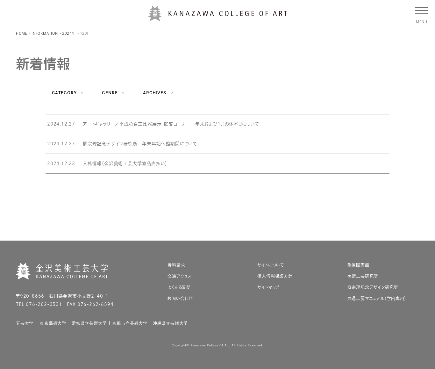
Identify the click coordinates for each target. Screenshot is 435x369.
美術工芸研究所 (362, 276)
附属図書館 (358, 265)
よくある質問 (179, 287)
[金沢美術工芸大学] (217, 18)
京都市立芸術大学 (129, 323)
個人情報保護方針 (274, 276)
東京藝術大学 (53, 323)
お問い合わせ (180, 298)
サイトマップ (268, 287)
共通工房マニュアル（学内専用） (377, 298)
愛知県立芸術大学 (89, 323)
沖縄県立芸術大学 (170, 323)
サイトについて (270, 265)
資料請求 (176, 265)
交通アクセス (180, 276)
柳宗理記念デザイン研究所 (372, 287)
